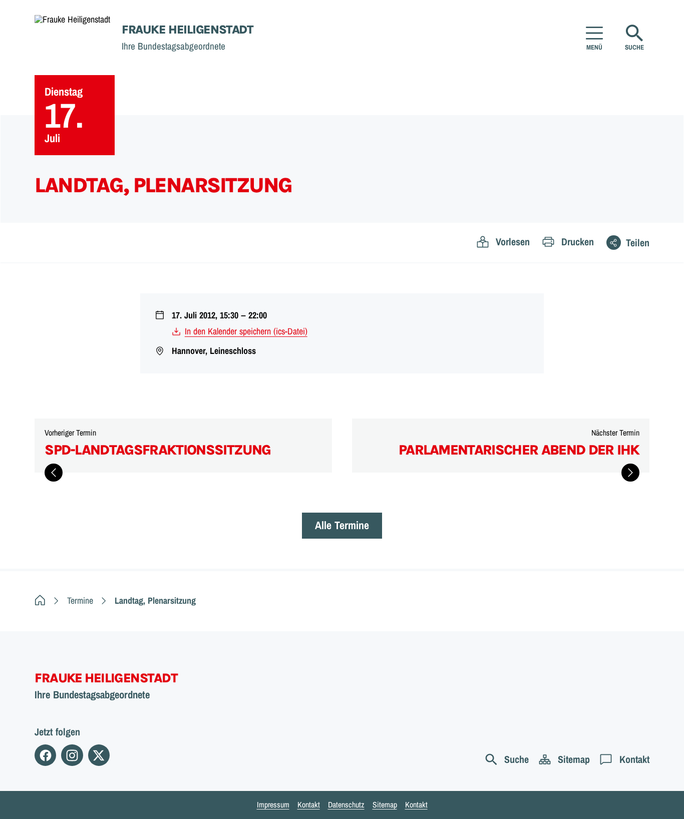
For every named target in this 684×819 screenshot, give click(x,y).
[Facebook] (45, 755)
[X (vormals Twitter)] (99, 755)
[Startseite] (40, 600)
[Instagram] (72, 755)
